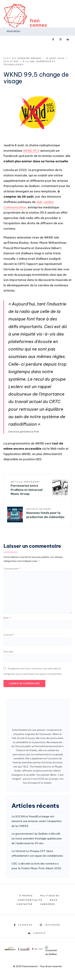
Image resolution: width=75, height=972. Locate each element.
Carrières (47, 904)
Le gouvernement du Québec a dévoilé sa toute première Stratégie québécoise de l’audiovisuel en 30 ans (37, 838)
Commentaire (12, 568)
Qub (39, 202)
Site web (8, 651)
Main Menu (13, 31)
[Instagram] (60, 39)
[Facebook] (53, 39)
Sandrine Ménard (29, 58)
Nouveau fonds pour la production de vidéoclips (45, 513)
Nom (7, 617)
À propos (26, 896)
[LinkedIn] (67, 39)
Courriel (8, 634)
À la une (29, 61)
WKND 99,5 (31, 151)
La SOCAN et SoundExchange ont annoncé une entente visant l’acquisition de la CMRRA (37, 821)
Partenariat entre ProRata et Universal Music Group (27, 488)
